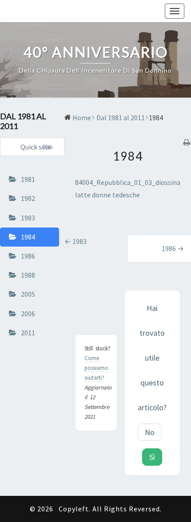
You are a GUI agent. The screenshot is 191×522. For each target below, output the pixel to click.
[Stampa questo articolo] (187, 143)
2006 (28, 313)
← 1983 (75, 241)
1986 (28, 255)
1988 (28, 275)
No (150, 432)
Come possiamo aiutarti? (96, 367)
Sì (152, 457)
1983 (28, 217)
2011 (28, 332)
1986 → (173, 248)
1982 (28, 198)
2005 (28, 294)
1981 (28, 179)
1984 (28, 236)
